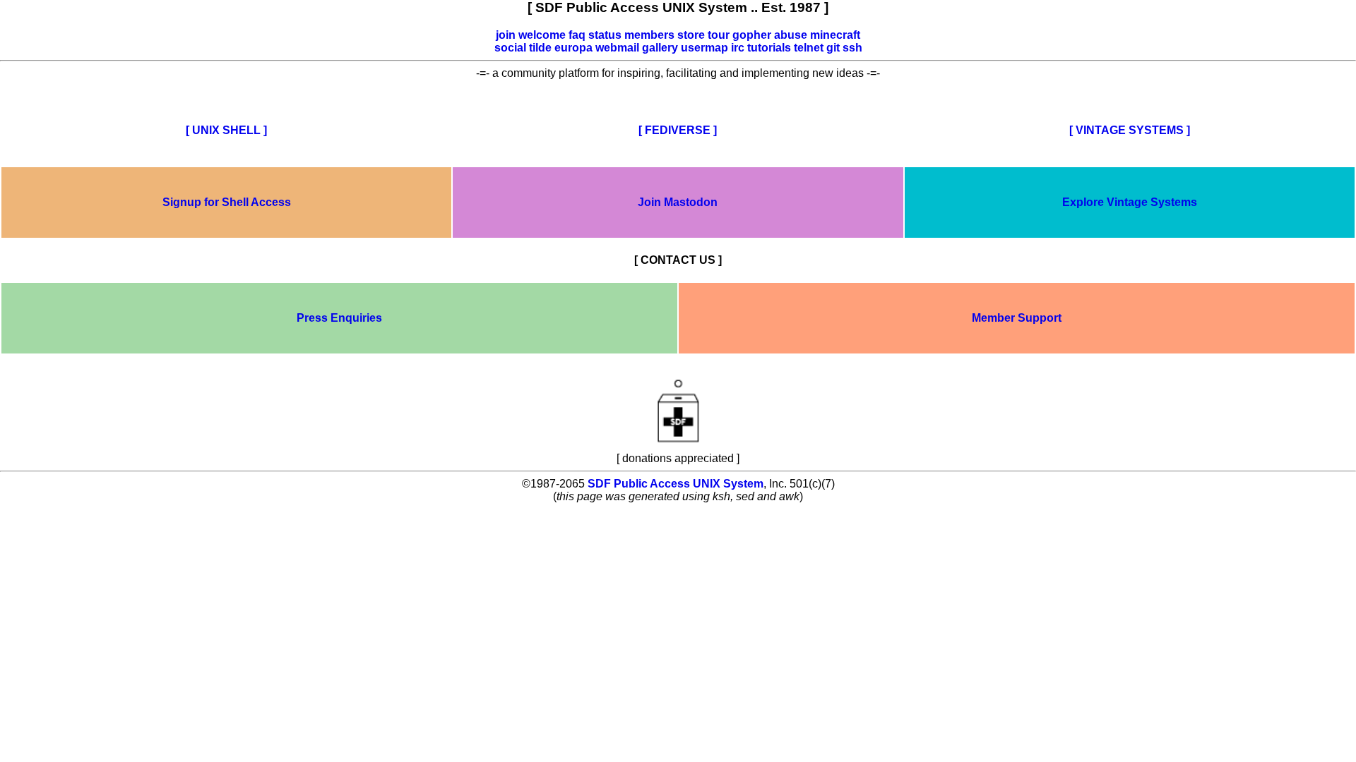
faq (577, 35)
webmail (617, 48)
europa (573, 48)
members (649, 35)
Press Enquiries (339, 318)
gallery (660, 48)
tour (719, 35)
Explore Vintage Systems (1129, 202)
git (833, 48)
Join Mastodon (678, 202)
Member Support (1016, 318)
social (510, 48)
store (691, 35)
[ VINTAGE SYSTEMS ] (1129, 130)
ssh (852, 48)
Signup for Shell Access (226, 202)
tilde (540, 48)
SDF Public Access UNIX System (675, 484)
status (605, 35)
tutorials (769, 48)
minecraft (835, 35)
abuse (790, 35)
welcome (542, 35)
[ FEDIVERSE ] (677, 130)
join (506, 35)
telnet (808, 48)
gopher (751, 35)
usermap (704, 48)
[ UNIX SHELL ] (226, 130)
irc (737, 48)
